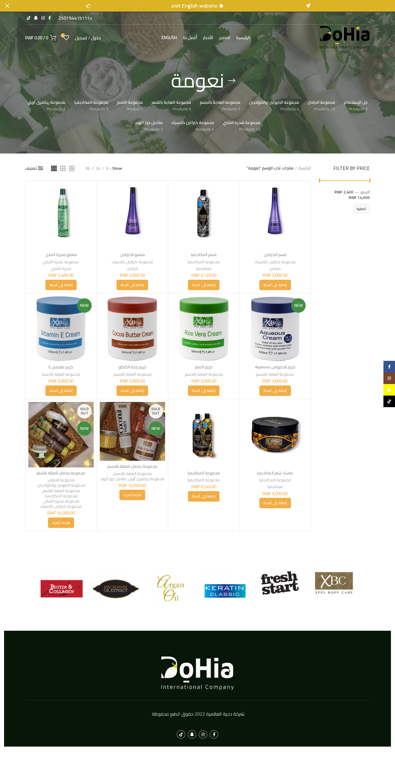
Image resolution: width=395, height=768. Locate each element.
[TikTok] (389, 401)
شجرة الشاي (61, 268)
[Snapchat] (389, 390)
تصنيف (31, 168)
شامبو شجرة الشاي (61, 254)
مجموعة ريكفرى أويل (146, 478)
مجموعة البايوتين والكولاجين (61, 485)
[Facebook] (389, 366)
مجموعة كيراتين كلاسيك (275, 261)
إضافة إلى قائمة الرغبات (247, 206)
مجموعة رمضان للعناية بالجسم (132, 466)
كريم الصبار (204, 367)
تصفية (361, 208)
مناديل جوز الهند (113, 478)
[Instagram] (389, 378)
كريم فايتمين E (61, 367)
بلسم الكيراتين (275, 254)
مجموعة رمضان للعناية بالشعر (60, 473)
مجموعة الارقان (61, 479)
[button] (275, 285)
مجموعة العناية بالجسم (275, 374)
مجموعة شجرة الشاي (61, 261)
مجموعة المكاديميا (204, 261)
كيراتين (275, 268)
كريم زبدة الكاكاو (132, 367)
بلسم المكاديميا (204, 254)
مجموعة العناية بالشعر (61, 490)
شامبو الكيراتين (132, 254)
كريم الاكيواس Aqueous (275, 367)
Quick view (247, 193)
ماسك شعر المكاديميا (275, 473)
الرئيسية (304, 168)
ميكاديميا (203, 268)
